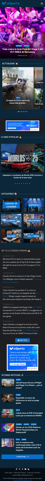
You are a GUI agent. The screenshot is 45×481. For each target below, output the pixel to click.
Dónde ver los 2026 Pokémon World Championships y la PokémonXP (28, 430)
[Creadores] (34, 220)
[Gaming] (11, 220)
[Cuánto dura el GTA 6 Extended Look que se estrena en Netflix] (8, 413)
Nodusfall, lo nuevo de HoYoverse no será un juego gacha (27, 400)
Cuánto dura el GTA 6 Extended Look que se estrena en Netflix (29, 414)
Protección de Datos (33, 473)
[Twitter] (19, 469)
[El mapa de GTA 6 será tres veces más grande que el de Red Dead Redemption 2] (18, 88)
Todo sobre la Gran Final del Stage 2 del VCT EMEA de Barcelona (22, 50)
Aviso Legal (8, 473)
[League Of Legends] (11, 205)
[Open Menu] (42, 4)
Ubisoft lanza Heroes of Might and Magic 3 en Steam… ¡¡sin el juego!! (29, 385)
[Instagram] (22, 469)
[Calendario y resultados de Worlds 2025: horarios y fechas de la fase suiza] (22, 158)
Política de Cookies (19, 473)
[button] (3, 29)
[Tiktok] (16, 469)
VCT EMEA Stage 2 (30, 330)
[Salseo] (11, 236)
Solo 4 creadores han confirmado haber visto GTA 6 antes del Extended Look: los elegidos (28, 446)
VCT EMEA (37, 307)
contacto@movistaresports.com (22, 475)
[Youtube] (25, 469)
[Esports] (34, 205)
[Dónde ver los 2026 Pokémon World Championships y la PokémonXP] (8, 427)
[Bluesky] (28, 469)
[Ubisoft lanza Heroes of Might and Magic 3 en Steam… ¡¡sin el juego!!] (8, 383)
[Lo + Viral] (34, 236)
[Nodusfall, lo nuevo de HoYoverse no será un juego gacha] (8, 398)
